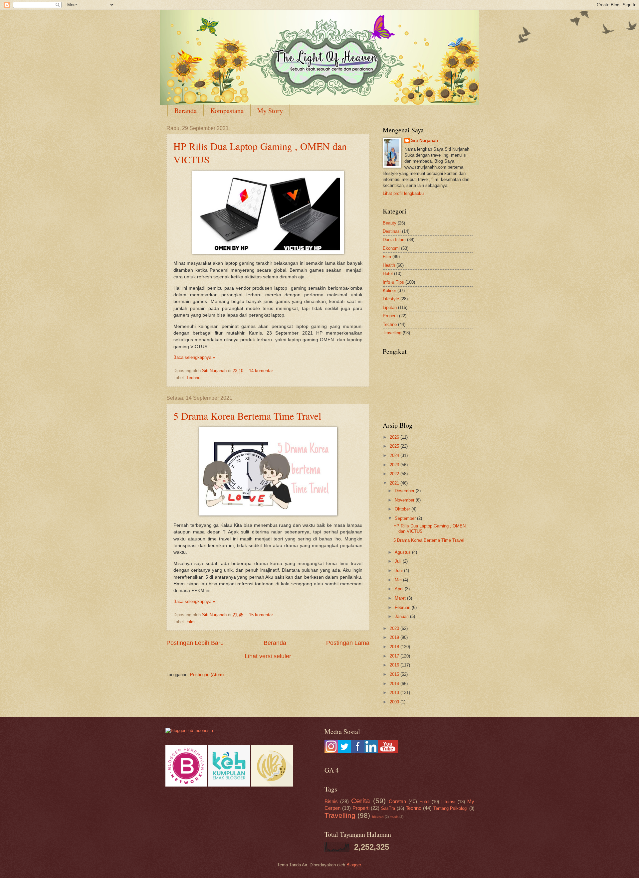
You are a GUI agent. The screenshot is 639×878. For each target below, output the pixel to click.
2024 (395, 455)
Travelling (392, 332)
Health (389, 265)
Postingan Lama (347, 643)
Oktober (403, 509)
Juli (399, 561)
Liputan (390, 307)
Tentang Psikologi (450, 808)
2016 (395, 664)
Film (190, 621)
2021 (395, 483)
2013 (395, 692)
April (400, 588)
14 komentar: (262, 370)
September (406, 518)
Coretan (397, 801)
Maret (401, 598)
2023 (395, 464)
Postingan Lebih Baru (195, 643)
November (405, 500)
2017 (395, 656)
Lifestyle (391, 298)
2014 (395, 683)
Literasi (448, 801)
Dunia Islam (394, 239)
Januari (402, 616)
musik (394, 816)
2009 (395, 701)
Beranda (185, 110)
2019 (395, 637)
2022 (395, 473)
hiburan (378, 816)
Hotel (388, 273)
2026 (395, 437)
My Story (270, 110)
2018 (395, 646)
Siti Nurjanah (424, 140)
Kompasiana (227, 110)
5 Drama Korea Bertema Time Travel (247, 415)
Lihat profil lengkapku (403, 193)
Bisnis (331, 801)
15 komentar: (262, 614)
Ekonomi (391, 248)
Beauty (389, 222)
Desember (405, 490)
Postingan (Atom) (207, 674)
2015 (395, 674)
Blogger (353, 864)
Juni (399, 570)
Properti (390, 315)
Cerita (360, 801)
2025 (395, 446)
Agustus (403, 552)
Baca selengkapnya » (194, 357)
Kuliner (389, 290)
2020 (395, 628)
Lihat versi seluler (268, 656)
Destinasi (392, 231)
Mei (399, 579)
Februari (403, 607)
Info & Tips (393, 282)
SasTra (388, 808)
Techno (193, 377)
